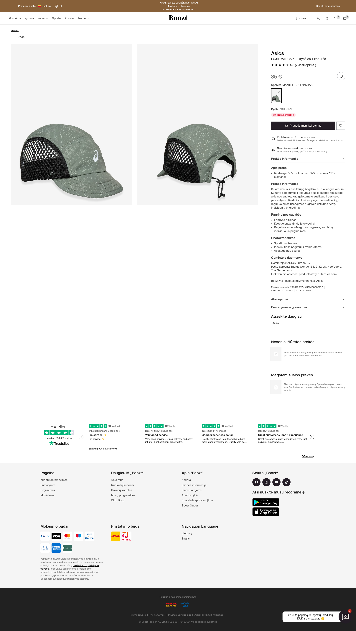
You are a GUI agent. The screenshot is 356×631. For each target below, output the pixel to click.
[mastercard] (67, 537)
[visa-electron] (89, 537)
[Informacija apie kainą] (341, 76)
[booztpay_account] (67, 548)
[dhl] (115, 537)
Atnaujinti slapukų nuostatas (209, 615)
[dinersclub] (45, 548)
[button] (71, 124)
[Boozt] (178, 18)
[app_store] (265, 512)
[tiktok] (286, 482)
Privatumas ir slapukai (179, 614)
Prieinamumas (156, 614)
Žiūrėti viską (308, 456)
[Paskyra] (318, 18)
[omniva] (126, 537)
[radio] (276, 95)
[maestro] (78, 537)
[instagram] (266, 482)
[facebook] (256, 482)
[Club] (327, 18)
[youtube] (276, 482)
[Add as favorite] (340, 126)
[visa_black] (56, 537)
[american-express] (56, 548)
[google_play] (265, 502)
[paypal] (45, 537)
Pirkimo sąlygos (138, 614)
